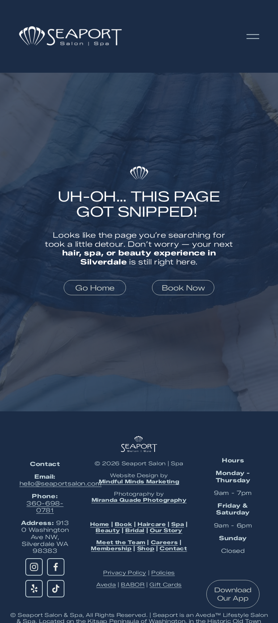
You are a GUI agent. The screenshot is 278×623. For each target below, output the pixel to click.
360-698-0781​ (44, 507)
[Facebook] (55, 567)
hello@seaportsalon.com (61, 483)
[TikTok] (55, 588)
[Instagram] (34, 567)
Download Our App (233, 594)
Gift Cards (165, 585)
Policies (163, 573)
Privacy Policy (124, 573)
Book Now (183, 287)
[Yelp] (34, 588)
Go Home (94, 287)
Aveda (106, 585)
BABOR (132, 585)
